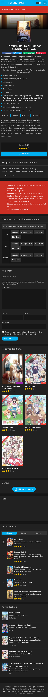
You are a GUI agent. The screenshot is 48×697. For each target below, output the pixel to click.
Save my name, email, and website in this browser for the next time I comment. (22, 333)
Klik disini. (26, 209)
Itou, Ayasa (23, 96)
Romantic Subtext (34, 594)
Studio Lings (22, 79)
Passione (12, 79)
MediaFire (39, 232)
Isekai (37, 669)
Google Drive (26, 232)
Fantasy (37, 542)
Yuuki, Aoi (32, 100)
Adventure (29, 542)
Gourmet (18, 654)
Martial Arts (25, 557)
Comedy (15, 115)
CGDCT (5, 115)
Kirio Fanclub (14, 613)
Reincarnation (14, 671)
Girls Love (25, 115)
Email (27, 313)
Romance (28, 582)
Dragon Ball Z (20, 552)
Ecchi (22, 582)
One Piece (18, 539)
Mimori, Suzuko (24, 98)
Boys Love (19, 628)
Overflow (18, 580)
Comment (7, 287)
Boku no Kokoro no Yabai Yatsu (27, 592)
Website (5, 322)
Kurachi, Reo (12, 98)
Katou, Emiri (34, 96)
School (35, 115)
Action (22, 542)
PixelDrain (16, 237)
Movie (10, 89)
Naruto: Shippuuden (23, 567)
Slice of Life (27, 654)
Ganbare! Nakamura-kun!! (20, 625)
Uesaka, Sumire (21, 100)
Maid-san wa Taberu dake (20, 651)
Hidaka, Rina (13, 96)
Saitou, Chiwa (36, 98)
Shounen (17, 544)
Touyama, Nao (8, 100)
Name (5, 313)
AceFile (15, 232)
